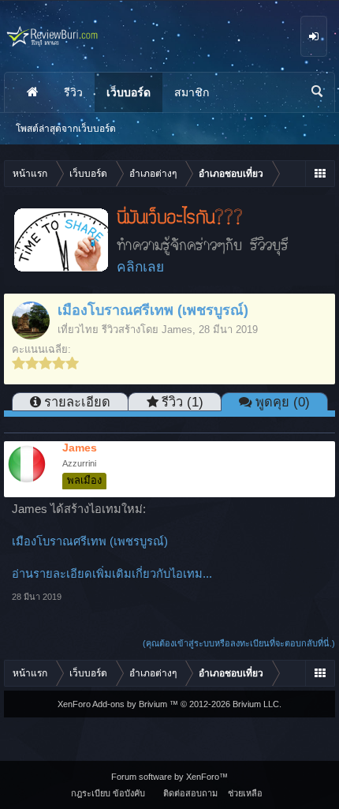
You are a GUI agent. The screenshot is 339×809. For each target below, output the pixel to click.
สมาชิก (191, 92)
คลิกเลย (140, 267)
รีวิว (73, 92)
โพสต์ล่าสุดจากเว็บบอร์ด (66, 128)
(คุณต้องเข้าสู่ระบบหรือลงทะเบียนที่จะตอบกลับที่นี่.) (239, 643)
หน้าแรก (32, 92)
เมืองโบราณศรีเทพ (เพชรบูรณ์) (90, 541)
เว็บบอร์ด (128, 92)
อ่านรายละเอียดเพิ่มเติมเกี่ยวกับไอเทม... (112, 573)
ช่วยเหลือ (245, 793)
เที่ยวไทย (78, 329)
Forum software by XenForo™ (169, 776)
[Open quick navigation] (319, 173)
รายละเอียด (77, 402)
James (177, 329)
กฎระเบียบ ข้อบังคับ (108, 793)
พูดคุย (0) (282, 402)
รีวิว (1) (182, 402)
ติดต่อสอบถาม (190, 793)
